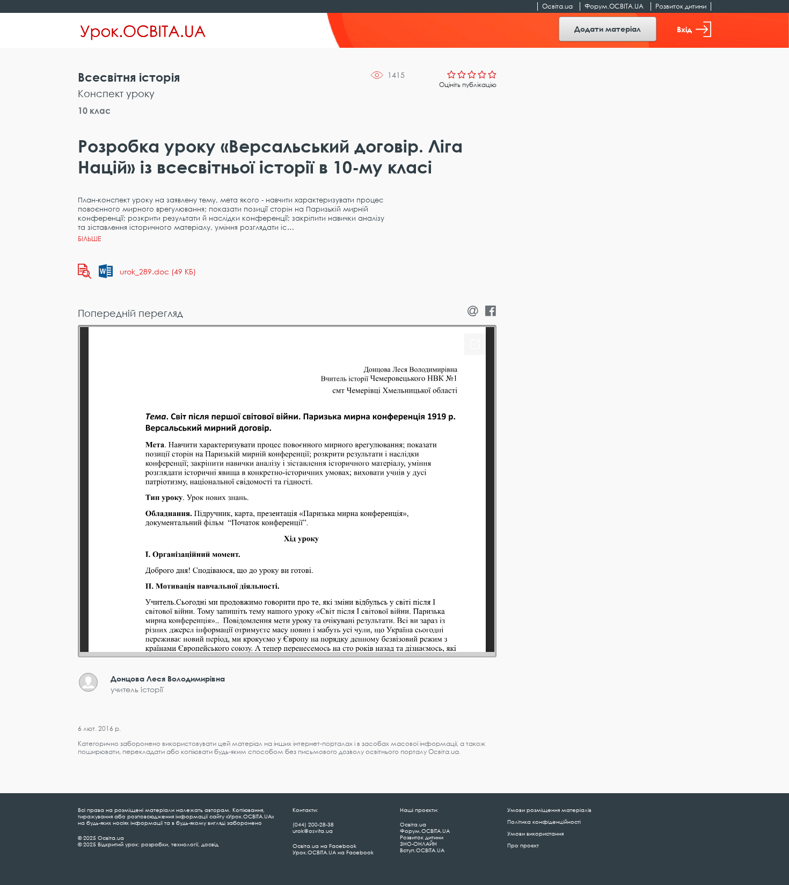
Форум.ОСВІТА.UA (614, 6)
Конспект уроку (116, 93)
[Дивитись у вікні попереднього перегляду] (84, 271)
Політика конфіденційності (544, 821)
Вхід (684, 29)
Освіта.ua (557, 6)
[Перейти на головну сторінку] (143, 30)
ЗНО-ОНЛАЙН (418, 843)
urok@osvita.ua (313, 831)
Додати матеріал (607, 28)
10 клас (94, 110)
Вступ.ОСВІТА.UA (422, 850)
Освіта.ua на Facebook (324, 846)
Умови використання (535, 833)
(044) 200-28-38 (313, 824)
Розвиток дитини (680, 6)
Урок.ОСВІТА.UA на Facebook (333, 852)
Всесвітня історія (129, 77)
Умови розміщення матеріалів (549, 810)
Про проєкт (523, 845)
